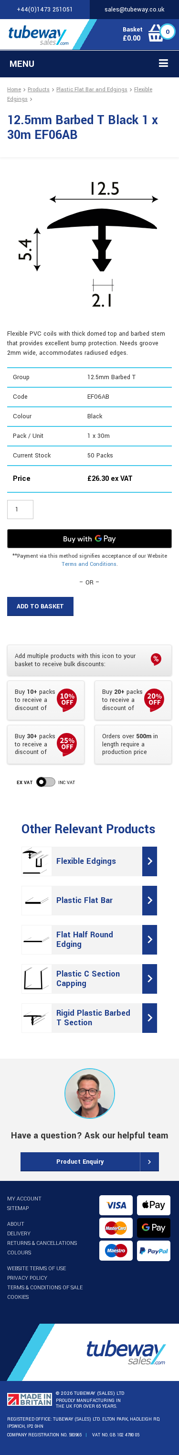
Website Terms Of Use (36, 1268)
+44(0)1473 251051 (45, 9)
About (15, 1224)
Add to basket (40, 606)
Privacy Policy (27, 1278)
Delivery (19, 1233)
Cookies (18, 1297)
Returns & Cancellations (42, 1243)
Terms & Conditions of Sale (45, 1287)
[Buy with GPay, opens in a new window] (89, 538)
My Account (24, 1198)
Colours (19, 1252)
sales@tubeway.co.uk (134, 9)
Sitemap (18, 1208)
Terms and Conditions (89, 564)
